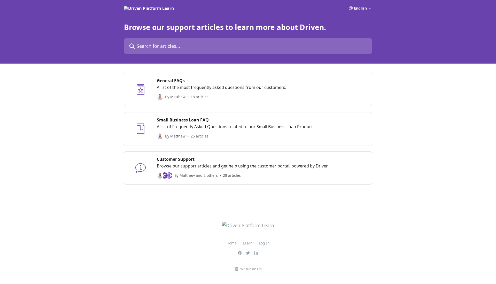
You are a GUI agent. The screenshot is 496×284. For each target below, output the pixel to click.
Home (232, 243)
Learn (248, 243)
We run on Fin (251, 268)
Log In (264, 243)
